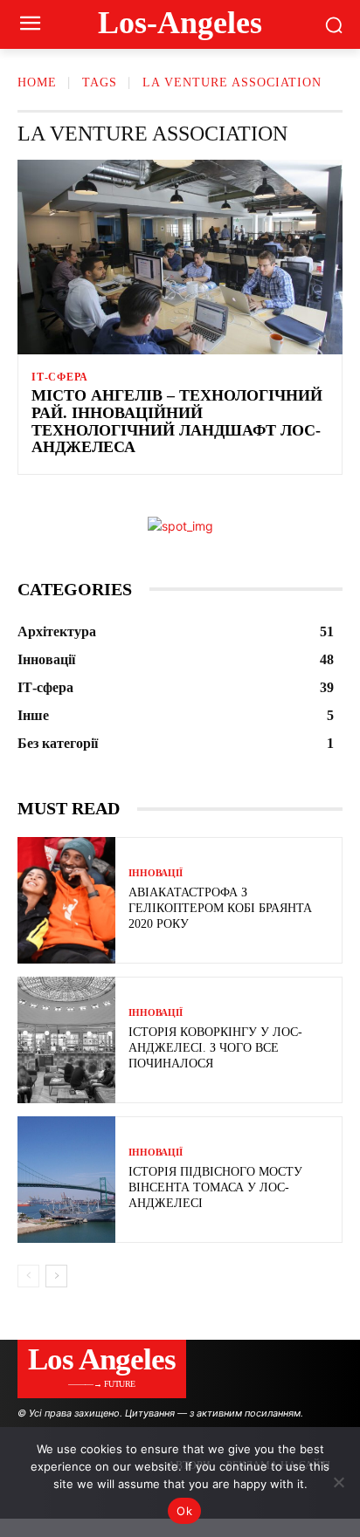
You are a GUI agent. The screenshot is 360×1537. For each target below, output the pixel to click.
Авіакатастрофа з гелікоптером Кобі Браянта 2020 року (220, 908)
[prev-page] (28, 1276)
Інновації (155, 873)
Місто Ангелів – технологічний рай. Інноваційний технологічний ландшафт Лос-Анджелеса (176, 421)
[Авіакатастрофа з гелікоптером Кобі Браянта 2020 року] (66, 900)
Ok (184, 1511)
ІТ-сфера (59, 377)
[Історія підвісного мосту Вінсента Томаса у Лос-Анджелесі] (66, 1179)
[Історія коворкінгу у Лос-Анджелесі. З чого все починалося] (66, 1040)
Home (37, 82)
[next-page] (56, 1276)
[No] (338, 1482)
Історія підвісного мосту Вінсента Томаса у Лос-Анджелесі (215, 1187)
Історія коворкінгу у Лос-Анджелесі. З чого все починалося (215, 1048)
